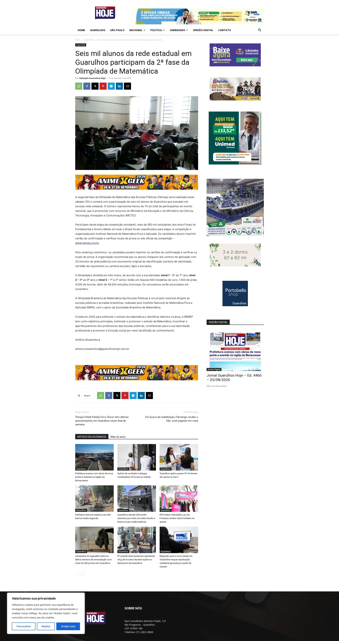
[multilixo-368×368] (235, 235)
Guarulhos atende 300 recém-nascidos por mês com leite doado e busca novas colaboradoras (136, 518)
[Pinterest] (103, 86)
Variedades (177, 30)
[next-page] (83, 573)
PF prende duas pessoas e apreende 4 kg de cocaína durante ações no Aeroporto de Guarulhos (136, 559)
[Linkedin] (119, 86)
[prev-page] (77, 573)
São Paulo (117, 30)
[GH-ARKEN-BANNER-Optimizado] (235, 265)
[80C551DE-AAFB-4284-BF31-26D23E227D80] (235, 163)
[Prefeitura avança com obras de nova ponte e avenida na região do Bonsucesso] (94, 457)
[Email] (127, 86)
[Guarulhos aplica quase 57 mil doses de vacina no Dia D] (179, 457)
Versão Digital (203, 30)
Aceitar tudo (68, 626)
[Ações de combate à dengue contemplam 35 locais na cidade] (136, 457)
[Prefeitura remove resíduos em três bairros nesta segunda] (94, 498)
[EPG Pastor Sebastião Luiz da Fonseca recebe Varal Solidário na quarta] (179, 498)
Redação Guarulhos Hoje (92, 78)
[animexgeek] (136, 188)
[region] (46, 613)
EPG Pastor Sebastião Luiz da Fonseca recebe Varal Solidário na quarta (177, 518)
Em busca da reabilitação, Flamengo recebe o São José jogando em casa (171, 418)
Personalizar (24, 626)
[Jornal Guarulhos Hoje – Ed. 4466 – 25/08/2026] (235, 350)
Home (81, 30)
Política (156, 30)
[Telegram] (111, 86)
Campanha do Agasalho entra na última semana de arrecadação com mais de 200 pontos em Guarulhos (93, 559)
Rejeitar (46, 626)
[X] (95, 86)
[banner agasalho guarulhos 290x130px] (235, 99)
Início (78, 39)
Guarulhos (97, 30)
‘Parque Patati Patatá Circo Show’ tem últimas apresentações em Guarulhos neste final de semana (102, 420)
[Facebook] (86, 86)
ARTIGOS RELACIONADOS (91, 436)
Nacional (135, 30)
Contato (224, 30)
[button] (259, 30)
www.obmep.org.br (87, 243)
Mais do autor (118, 436)
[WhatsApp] (78, 86)
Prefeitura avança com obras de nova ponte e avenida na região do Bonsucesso (94, 477)
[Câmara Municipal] (235, 65)
